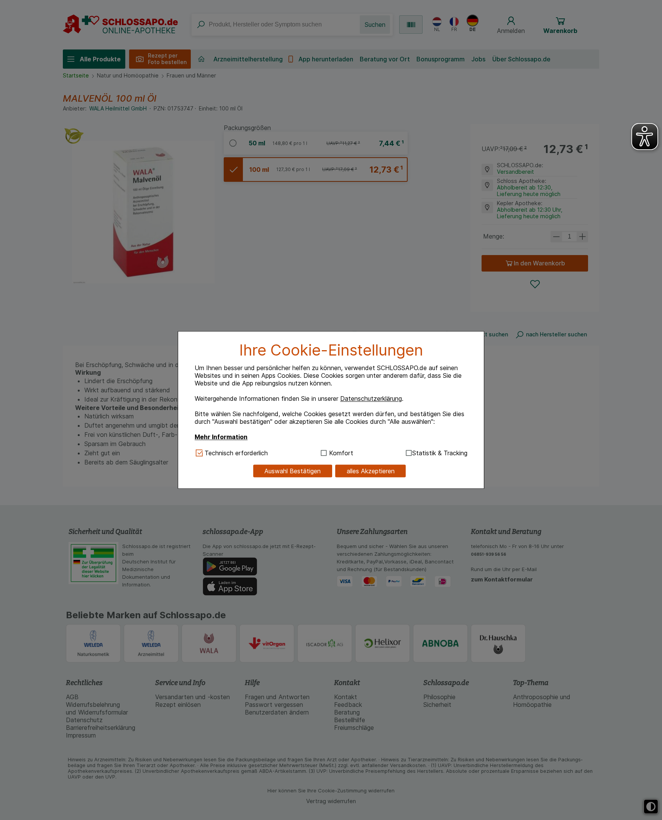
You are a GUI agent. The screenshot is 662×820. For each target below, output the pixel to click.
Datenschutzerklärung (371, 398)
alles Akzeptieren (371, 471)
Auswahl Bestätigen (292, 471)
